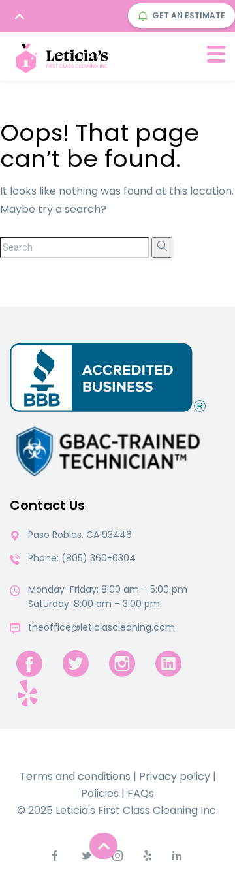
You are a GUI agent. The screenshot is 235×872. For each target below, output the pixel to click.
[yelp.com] (27, 692)
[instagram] (122, 663)
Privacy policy (174, 776)
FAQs (140, 793)
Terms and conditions (75, 776)
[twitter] (75, 663)
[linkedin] (168, 663)
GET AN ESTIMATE (188, 15)
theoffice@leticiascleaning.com (101, 627)
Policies (100, 793)
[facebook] (29, 663)
